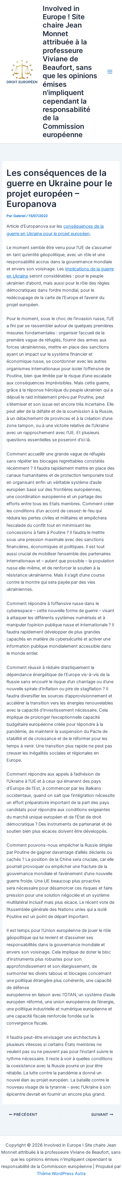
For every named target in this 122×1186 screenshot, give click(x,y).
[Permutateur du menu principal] (110, 71)
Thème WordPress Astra (61, 1173)
